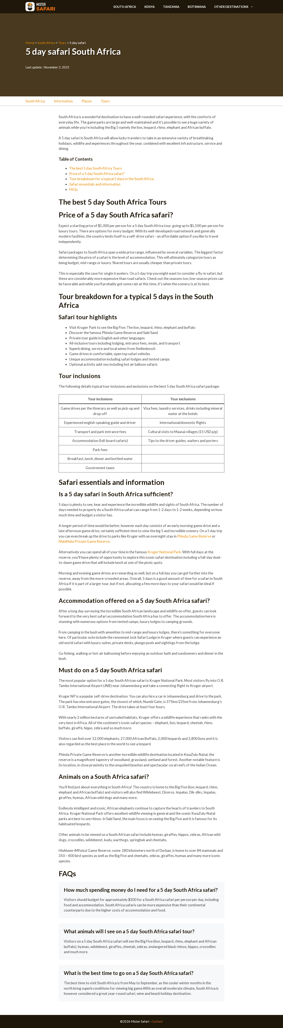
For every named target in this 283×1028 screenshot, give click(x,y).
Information (63, 101)
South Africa (124, 6)
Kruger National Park (164, 552)
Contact (157, 1021)
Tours (62, 43)
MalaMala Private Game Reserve (84, 541)
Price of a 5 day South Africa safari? (96, 173)
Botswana (197, 6)
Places (87, 101)
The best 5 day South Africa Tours (95, 168)
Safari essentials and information (94, 184)
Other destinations (231, 6)
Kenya (149, 6)
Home (29, 43)
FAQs (73, 189)
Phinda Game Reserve (194, 536)
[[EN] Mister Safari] (40, 6)
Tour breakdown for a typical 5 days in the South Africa (111, 179)
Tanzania (171, 6)
